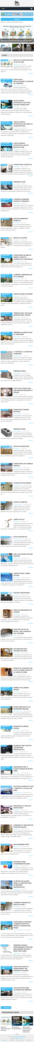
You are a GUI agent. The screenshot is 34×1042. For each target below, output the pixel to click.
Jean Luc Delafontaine (18, 930)
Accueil (4, 1040)
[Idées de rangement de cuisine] (6, 613)
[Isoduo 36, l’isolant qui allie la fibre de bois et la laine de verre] (6, 671)
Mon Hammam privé (21, 844)
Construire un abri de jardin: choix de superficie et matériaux (23, 257)
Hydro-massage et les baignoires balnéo (22, 708)
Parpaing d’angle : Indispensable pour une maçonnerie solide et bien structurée (23, 948)
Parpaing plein (19, 182)
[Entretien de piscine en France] (17, 1021)
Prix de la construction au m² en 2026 (23, 61)
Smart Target (16, 64)
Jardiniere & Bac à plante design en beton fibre (23, 769)
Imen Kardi (15, 521)
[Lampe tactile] (6, 523)
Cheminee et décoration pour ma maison (23, 826)
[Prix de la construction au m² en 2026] (6, 1021)
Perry (14, 635)
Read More (30, 73)
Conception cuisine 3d (22, 164)
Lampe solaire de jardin (22, 294)
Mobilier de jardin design (20, 727)
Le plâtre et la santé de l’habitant (22, 353)
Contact (29, 1040)
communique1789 (17, 711)
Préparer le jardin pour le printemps (22, 333)
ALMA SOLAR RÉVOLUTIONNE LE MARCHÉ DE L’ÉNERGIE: (23, 81)
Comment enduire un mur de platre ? (22, 903)
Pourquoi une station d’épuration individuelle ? (22, 747)
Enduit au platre (20, 238)
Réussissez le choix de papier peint (22, 807)
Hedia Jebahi (16, 222)
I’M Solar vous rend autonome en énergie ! (22, 989)
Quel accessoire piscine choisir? (23, 555)
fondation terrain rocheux (21, 410)
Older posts (6, 1007)
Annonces (17, 19)
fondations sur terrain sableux (23, 464)
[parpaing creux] (6, 432)
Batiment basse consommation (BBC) (21, 863)
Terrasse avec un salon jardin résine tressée (22, 314)
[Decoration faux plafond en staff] (6, 652)
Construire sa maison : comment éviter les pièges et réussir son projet (22, 925)
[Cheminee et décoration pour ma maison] (6, 828)
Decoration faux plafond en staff (20, 650)
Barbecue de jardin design (21, 688)
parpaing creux (19, 429)
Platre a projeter (20, 502)
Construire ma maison (19, 1036)
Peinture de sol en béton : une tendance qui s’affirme (22, 631)
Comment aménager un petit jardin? (22, 275)
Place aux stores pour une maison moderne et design (23, 390)
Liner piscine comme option (21, 574)
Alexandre (15, 394)
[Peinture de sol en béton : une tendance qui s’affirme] (6, 633)
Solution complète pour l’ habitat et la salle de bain (23, 788)
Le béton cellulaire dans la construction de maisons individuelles (22, 884)
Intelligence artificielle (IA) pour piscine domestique (21, 102)
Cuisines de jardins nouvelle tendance (21, 200)
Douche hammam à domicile (20, 219)
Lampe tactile (19, 519)
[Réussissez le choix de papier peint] (6, 809)
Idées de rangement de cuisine (22, 611)
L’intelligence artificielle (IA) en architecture (21, 145)
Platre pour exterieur (22, 483)
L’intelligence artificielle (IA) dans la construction (23, 124)
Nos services (20, 1040)
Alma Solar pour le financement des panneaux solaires (21, 968)
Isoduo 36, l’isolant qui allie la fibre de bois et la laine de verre (22, 670)
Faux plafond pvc (20, 537)
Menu (3, 8)
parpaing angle (19, 371)
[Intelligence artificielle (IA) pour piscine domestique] (28, 1021)
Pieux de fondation (21, 446)
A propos (11, 1040)
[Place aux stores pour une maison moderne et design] (6, 392)
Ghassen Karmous (17, 355)
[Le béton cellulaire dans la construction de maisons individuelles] (6, 884)
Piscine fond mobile (21, 593)
